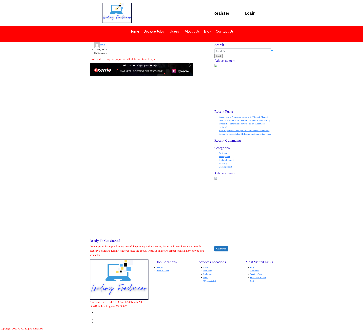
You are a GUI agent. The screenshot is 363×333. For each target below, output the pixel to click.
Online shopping (226, 160)
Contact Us (225, 31)
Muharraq (207, 271)
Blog (207, 31)
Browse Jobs (153, 31)
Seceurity (223, 163)
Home (134, 31)
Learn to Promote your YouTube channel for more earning (244, 120)
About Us (192, 31)
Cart (252, 281)
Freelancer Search (258, 277)
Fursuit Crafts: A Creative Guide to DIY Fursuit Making (243, 117)
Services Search (257, 274)
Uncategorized (225, 167)
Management (224, 156)
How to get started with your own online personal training (244, 130)
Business (223, 153)
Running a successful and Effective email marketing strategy (246, 134)
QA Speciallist (209, 281)
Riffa (205, 267)
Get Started (221, 248)
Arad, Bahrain (163, 271)
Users (174, 31)
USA (205, 277)
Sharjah (160, 267)
